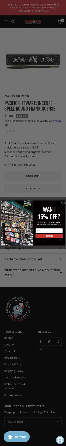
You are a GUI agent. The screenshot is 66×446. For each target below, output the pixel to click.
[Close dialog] (63, 202)
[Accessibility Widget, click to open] (60, 440)
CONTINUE (49, 236)
